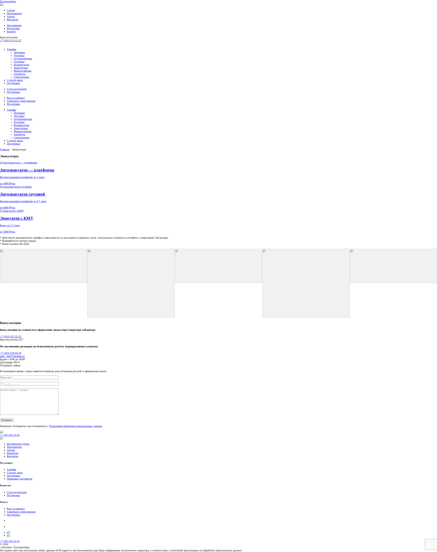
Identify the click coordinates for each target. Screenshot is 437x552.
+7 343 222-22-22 (10, 435)
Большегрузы (21, 64)
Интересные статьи (18, 443)
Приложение (14, 13)
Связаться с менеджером (21, 100)
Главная (4, 149)
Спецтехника (21, 77)
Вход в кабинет (16, 97)
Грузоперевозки (23, 58)
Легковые (19, 52)
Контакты (12, 19)
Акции (11, 16)
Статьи (11, 10)
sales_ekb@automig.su (12, 356)
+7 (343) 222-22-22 (10, 40)
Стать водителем (16, 89)
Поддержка (13, 83)
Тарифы (11, 49)
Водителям (13, 28)
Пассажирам (14, 25)
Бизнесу (11, 31)
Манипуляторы (22, 70)
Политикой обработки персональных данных (75, 426)
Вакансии (12, 453)
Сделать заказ (15, 80)
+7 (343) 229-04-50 (10, 353)
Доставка (19, 55)
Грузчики (19, 61)
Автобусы (19, 73)
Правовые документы (19, 478)
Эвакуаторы (21, 67)
